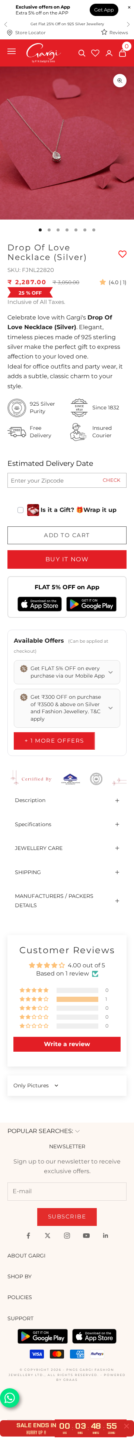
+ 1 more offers (54, 740)
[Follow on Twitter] (47, 1235)
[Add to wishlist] (122, 254)
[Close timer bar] (127, 1426)
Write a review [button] (67, 1044)
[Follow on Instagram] (67, 1235)
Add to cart (67, 535)
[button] (104, 282)
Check (111, 480)
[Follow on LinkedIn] (105, 1235)
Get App (104, 10)
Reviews (118, 32)
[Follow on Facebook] (28, 1235)
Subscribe (67, 1216)
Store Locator (30, 32)
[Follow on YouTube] (86, 1235)
